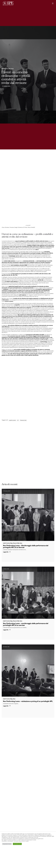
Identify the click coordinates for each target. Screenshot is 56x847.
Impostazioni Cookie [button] (7, 843)
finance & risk (23, 420)
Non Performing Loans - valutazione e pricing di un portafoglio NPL (28, 701)
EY (18, 420)
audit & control (12, 420)
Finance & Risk (16, 543)
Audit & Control (4, 68)
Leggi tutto (6, 552)
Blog (10, 68)
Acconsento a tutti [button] (17, 843)
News (12, 68)
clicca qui (36, 837)
